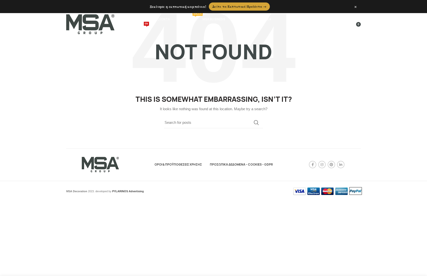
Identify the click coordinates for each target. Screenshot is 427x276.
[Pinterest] (331, 164)
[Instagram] (322, 164)
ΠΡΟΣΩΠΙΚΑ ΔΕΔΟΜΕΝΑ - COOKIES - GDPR (241, 164)
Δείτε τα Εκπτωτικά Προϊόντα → (239, 6)
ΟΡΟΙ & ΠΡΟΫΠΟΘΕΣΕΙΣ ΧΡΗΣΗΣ (178, 164)
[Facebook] (312, 164)
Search (256, 122)
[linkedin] (340, 164)
